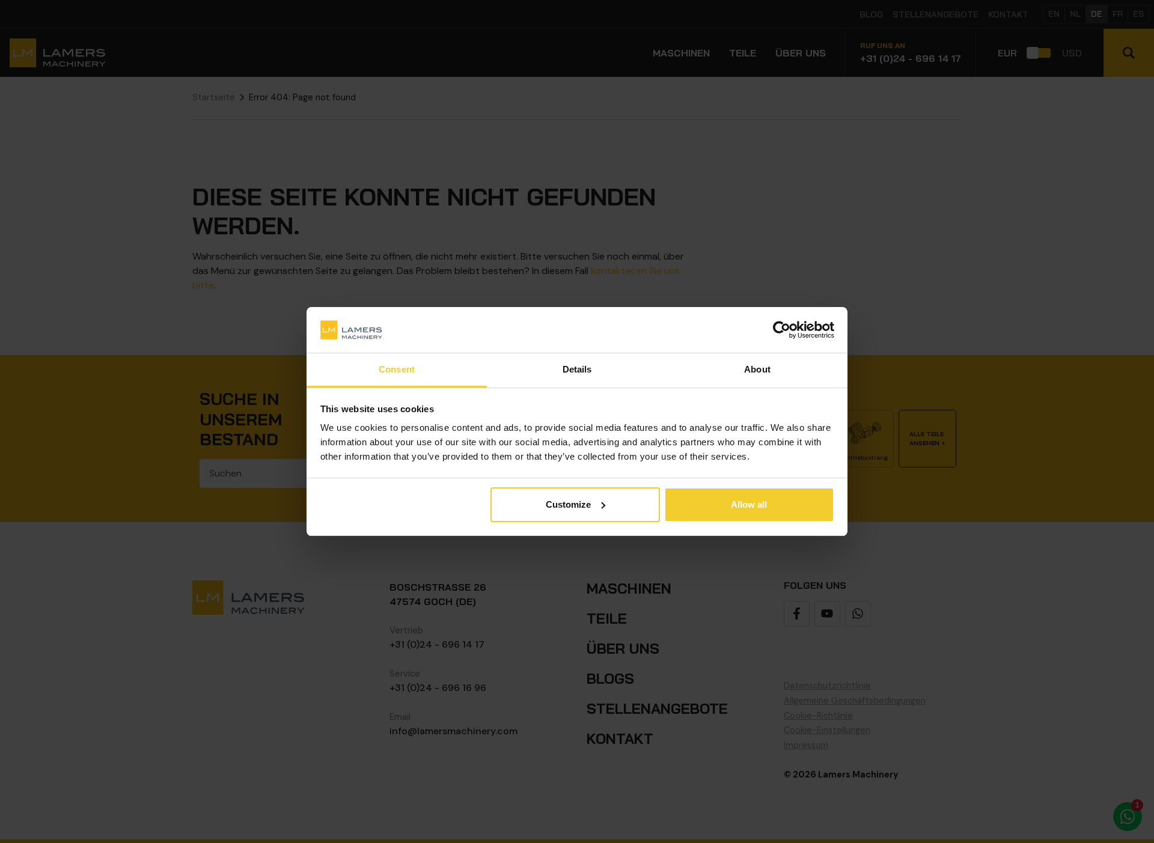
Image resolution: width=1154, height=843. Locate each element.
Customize (568, 504)
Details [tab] (577, 369)
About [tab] (757, 369)
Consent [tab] (397, 369)
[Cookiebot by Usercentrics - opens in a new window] (781, 330)
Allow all (749, 504)
